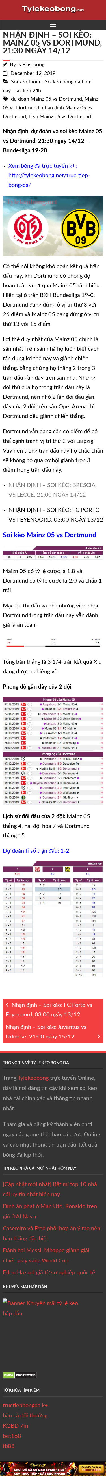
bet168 (12, 1436)
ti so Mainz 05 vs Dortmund (60, 116)
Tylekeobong (33, 1078)
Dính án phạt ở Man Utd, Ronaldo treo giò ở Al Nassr (50, 1211)
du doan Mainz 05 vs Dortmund (46, 99)
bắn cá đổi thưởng (25, 1416)
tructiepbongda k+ (25, 1405)
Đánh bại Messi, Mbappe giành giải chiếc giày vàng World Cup (46, 1256)
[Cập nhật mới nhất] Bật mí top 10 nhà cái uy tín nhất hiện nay (50, 1189)
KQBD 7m (15, 1426)
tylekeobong (30, 64)
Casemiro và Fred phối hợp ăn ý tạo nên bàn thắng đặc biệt (51, 1234)
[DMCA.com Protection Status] (20, 1377)
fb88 (9, 1446)
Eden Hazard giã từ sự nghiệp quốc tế (49, 1272)
